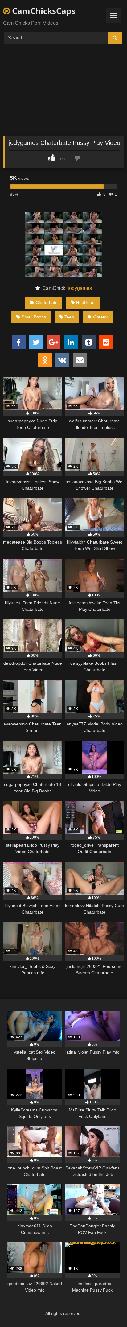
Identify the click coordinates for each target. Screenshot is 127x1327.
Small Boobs (34, 316)
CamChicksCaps (42, 10)
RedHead (85, 302)
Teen (69, 316)
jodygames (80, 288)
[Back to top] (108, 1309)
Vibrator (100, 316)
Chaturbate (47, 302)
